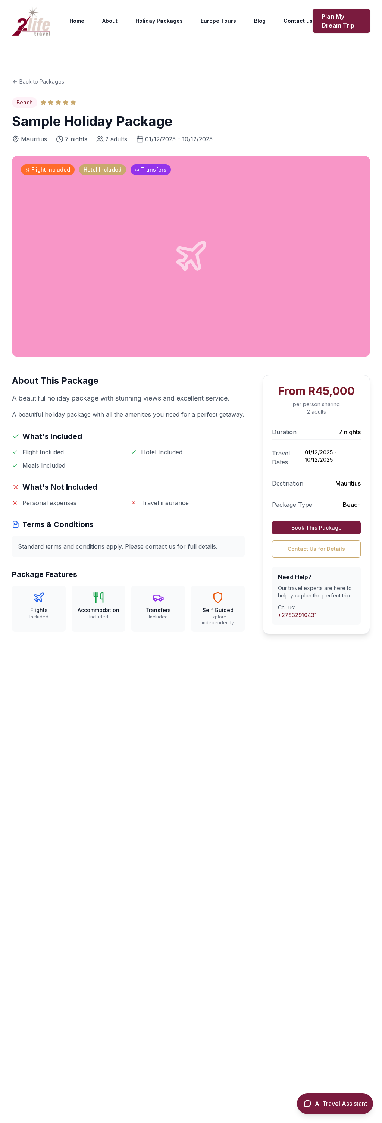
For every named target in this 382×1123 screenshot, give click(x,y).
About (110, 21)
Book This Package (316, 527)
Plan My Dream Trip (338, 21)
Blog (260, 21)
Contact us (298, 21)
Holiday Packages (159, 21)
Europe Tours (218, 21)
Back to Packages (41, 81)
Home (76, 21)
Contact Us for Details (316, 549)
